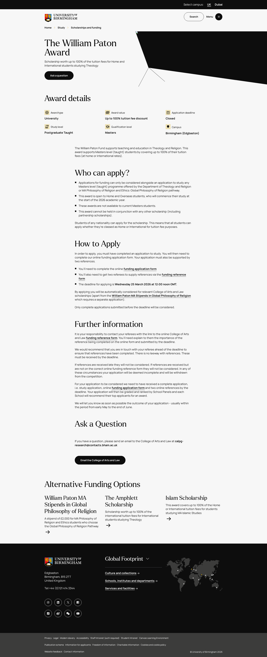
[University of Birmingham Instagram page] (48, 602)
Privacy (48, 638)
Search (194, 16)
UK (209, 4)
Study (61, 27)
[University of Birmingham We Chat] (68, 613)
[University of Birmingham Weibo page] (58, 613)
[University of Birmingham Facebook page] (78, 602)
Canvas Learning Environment (154, 638)
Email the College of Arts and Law (100, 460)
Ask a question (59, 75)
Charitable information (128, 644)
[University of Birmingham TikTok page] (48, 613)
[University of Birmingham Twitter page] (68, 602)
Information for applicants (78, 644)
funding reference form (101, 338)
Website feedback (53, 651)
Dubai (218, 4)
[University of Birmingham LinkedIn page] (58, 602)
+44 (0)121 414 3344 (62, 588)
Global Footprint (124, 559)
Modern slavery (67, 638)
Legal (55, 638)
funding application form (140, 269)
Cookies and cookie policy (153, 644)
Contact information (74, 651)
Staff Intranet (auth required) (104, 638)
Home (48, 27)
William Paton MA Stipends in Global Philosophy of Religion (151, 295)
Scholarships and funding (86, 27)
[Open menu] (218, 16)
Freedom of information (103, 644)
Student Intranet (129, 638)
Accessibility (82, 638)
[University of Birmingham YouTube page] (78, 613)
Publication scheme (54, 644)
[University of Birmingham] (61, 16)
